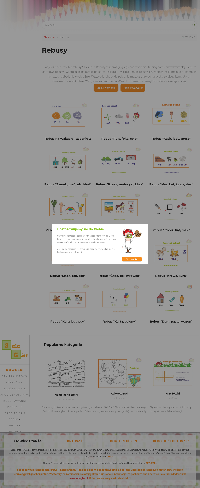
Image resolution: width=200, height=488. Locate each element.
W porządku (131, 259)
